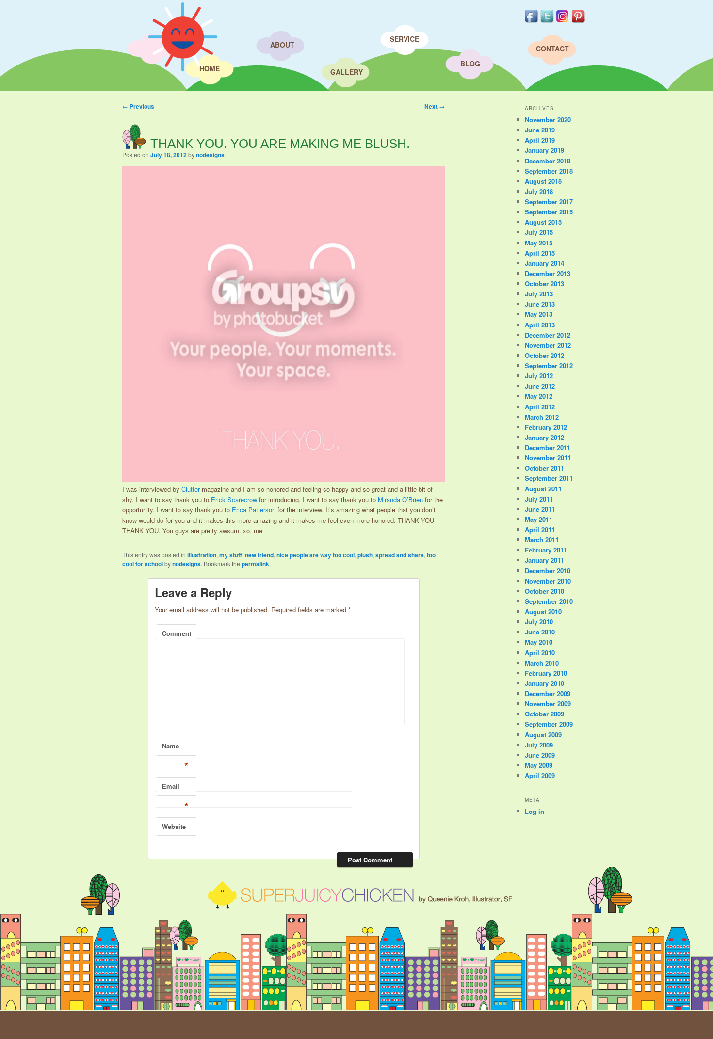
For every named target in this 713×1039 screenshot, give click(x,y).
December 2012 (547, 335)
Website (174, 826)
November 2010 (548, 580)
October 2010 (544, 591)
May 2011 (538, 519)
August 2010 (543, 611)
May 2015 (538, 242)
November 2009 (548, 703)
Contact (552, 48)
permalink (255, 563)
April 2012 (540, 406)
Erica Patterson (253, 509)
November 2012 (548, 345)
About (282, 44)
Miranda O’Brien (400, 499)
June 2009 (540, 755)
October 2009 (544, 713)
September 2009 (549, 724)
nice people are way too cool (315, 555)
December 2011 (547, 447)
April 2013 (540, 324)
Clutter (190, 489)
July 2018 (539, 191)
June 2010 (540, 631)
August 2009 (543, 734)
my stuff (230, 555)
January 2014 (544, 263)
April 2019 (540, 140)
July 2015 (539, 232)
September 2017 (549, 201)
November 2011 (548, 457)
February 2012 (546, 427)
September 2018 (549, 171)
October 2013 (544, 283)
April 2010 (540, 652)
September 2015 (549, 211)
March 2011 (542, 539)
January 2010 (544, 683)
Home (209, 68)
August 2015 (543, 222)
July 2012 (539, 375)
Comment (176, 633)
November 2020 (548, 119)
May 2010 (538, 642)
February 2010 (546, 673)
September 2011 (549, 478)
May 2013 (538, 314)
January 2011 (544, 560)
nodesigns (210, 154)
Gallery (346, 72)
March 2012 (542, 417)
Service (404, 39)
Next (434, 106)
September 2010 (549, 601)
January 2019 (544, 150)
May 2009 (538, 765)
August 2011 (543, 488)
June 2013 (540, 303)
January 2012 (544, 437)
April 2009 (540, 775)
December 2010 (547, 570)
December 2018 (547, 160)
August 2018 (543, 181)
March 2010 (542, 662)
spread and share (399, 555)
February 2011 (546, 549)
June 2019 (540, 129)
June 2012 (540, 385)
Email (175, 788)
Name (175, 748)
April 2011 (540, 529)
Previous (138, 106)
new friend (259, 555)
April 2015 (540, 253)
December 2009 (547, 693)
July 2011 (539, 498)
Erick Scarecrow (234, 499)
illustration (201, 555)
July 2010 (539, 621)
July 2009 (539, 744)
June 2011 (540, 509)
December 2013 (547, 273)
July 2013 (539, 293)
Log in (534, 811)
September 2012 (549, 365)
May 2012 (538, 396)
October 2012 (544, 355)
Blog (470, 63)
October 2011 (544, 467)
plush (365, 555)
